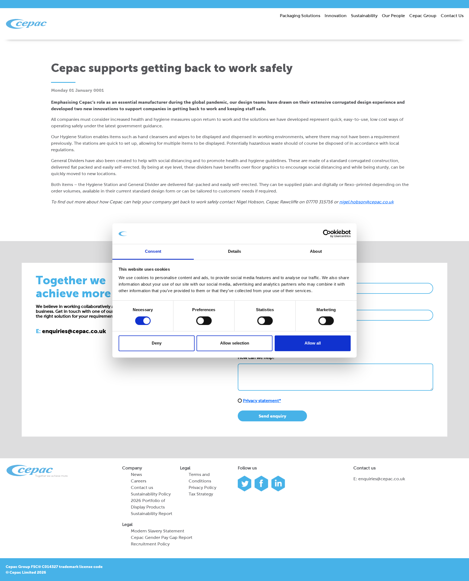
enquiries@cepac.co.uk (381, 478)
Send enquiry (272, 415)
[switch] (204, 321)
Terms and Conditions (200, 477)
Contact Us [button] (452, 15)
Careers (138, 481)
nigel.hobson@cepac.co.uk (366, 202)
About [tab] (316, 251)
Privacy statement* (262, 400)
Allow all (313, 343)
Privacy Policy (202, 487)
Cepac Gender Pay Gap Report (161, 537)
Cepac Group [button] (422, 15)
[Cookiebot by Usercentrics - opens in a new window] (327, 234)
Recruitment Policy (150, 544)
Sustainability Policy (151, 494)
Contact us (142, 487)
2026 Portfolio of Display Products (148, 503)
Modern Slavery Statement (157, 531)
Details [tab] (234, 251)
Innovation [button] (336, 15)
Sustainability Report (151, 513)
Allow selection (234, 343)
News (136, 474)
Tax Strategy (201, 494)
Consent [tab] (153, 251)
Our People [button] (393, 15)
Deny (156, 343)
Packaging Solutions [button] (300, 15)
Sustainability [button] (364, 15)
